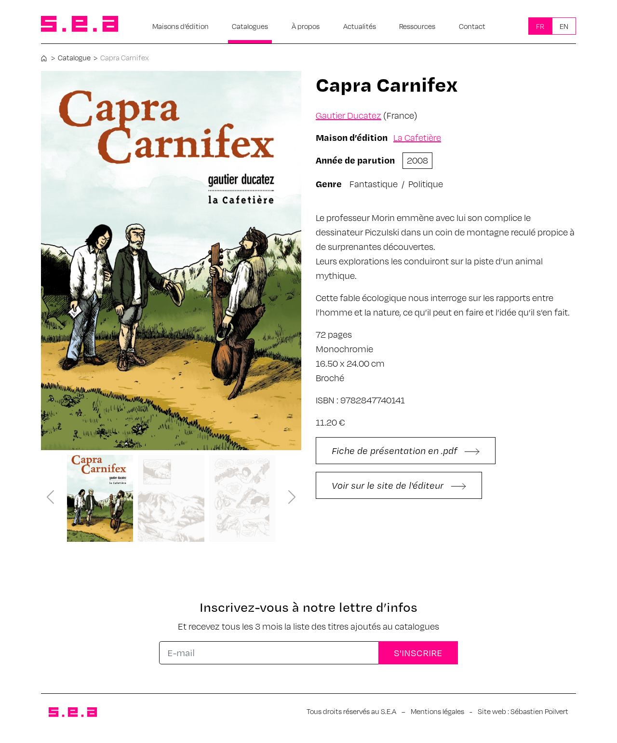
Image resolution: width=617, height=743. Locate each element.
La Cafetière (417, 137)
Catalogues (250, 26)
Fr (540, 26)
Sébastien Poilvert (539, 711)
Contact (472, 26)
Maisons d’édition (180, 26)
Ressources (417, 26)
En (564, 26)
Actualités (359, 26)
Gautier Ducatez (348, 115)
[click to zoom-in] (171, 260)
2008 (417, 160)
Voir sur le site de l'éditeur (389, 485)
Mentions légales (437, 711)
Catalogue (74, 57)
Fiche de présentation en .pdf (395, 450)
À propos (306, 26)
